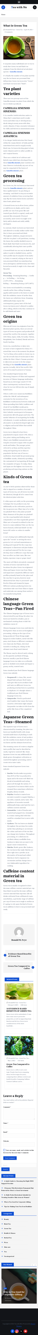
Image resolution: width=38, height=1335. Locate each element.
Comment (7, 1107)
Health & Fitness (9, 1233)
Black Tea (7, 1224)
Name (5, 1123)
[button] (32, 1265)
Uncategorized (9, 1256)
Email (5, 1132)
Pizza (6, 1242)
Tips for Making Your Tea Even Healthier (18, 1206)
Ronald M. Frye (10, 30)
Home (3, 14)
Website (6, 1141)
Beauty (6, 1219)
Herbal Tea (7, 1238)
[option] (19, 1286)
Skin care (7, 1247)
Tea (27, 1058)
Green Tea (19, 30)
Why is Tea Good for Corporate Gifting (17, 1202)
